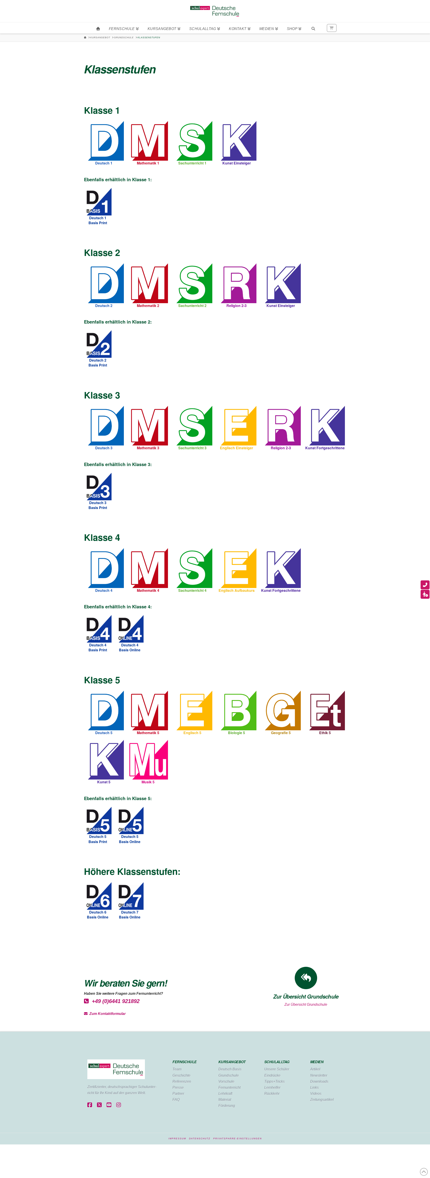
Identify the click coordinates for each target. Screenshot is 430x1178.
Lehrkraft (225, 1093)
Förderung (226, 1106)
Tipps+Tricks (274, 1081)
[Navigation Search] (313, 28)
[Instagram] (118, 1105)
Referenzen (181, 1081)
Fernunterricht (229, 1087)
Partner (178, 1093)
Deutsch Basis (229, 1069)
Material (224, 1099)
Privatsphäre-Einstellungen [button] (237, 1138)
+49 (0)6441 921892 (114, 1001)
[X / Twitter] (99, 1105)
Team (176, 1069)
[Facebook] (89, 1105)
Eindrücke (272, 1075)
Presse (178, 1087)
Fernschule (184, 1061)
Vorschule (226, 1081)
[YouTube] (109, 1105)
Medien (317, 1061)
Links (314, 1087)
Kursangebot (232, 1061)
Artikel (315, 1069)
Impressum (177, 1138)
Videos (315, 1093)
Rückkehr (272, 1093)
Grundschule (228, 1075)
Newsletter (318, 1075)
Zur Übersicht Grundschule (305, 1004)
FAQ (176, 1099)
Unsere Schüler (276, 1069)
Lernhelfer (272, 1087)
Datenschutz (199, 1138)
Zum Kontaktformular (107, 1014)
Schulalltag (276, 1061)
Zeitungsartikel (322, 1099)
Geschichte (181, 1075)
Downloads (319, 1081)
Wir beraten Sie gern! (125, 982)
